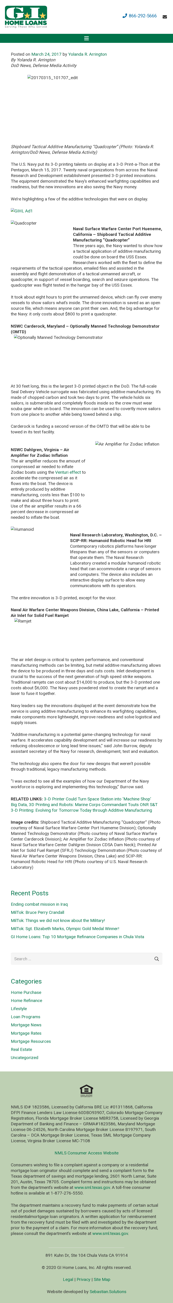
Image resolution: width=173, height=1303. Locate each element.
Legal (68, 1279)
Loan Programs (25, 1016)
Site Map (102, 1279)
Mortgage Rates (26, 1033)
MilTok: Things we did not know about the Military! (58, 920)
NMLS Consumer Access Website (86, 1153)
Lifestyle (19, 1008)
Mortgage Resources (31, 1041)
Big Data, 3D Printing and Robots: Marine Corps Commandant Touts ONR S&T (84, 804)
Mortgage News (26, 1024)
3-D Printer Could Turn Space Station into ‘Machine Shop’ (97, 799)
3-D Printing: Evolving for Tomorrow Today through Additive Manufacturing (81, 810)
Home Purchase (26, 992)
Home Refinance (26, 1000)
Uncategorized (24, 1057)
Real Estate (21, 1049)
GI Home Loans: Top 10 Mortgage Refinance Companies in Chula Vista (77, 936)
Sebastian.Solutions (108, 1291)
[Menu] (86, 38)
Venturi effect (68, 472)
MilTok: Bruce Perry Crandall (37, 912)
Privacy (83, 1279)
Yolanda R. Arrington (87, 54)
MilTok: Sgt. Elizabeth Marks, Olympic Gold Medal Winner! (65, 928)
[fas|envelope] (166, 16)
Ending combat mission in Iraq (39, 904)
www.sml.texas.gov (92, 1187)
